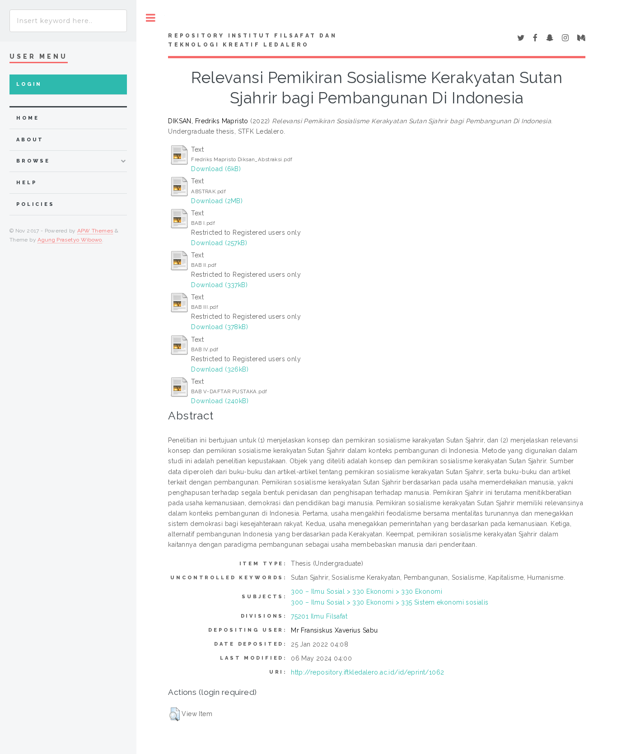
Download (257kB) (219, 243)
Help (26, 183)
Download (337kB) (219, 285)
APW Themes (95, 231)
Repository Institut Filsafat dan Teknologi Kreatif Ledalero (252, 40)
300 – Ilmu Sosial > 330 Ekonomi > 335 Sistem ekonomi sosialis (390, 602)
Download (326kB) (219, 369)
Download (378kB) (219, 326)
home (27, 118)
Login (29, 84)
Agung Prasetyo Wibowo (69, 240)
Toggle (150, 18)
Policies (35, 204)
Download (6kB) (216, 168)
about (30, 140)
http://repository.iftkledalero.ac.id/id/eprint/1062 (367, 672)
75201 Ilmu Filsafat (319, 616)
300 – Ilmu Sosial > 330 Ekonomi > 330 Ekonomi (366, 591)
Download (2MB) (217, 201)
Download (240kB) (219, 401)
